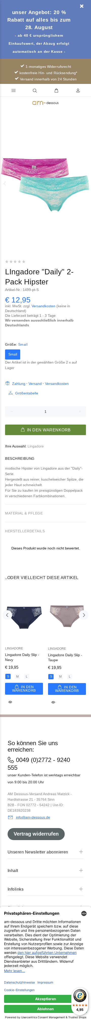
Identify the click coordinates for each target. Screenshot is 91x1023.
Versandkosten (43, 306)
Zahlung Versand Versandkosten (40, 384)
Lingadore (36, 446)
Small (12, 354)
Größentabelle (26, 393)
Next (86, 183)
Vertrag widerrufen (36, 834)
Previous (5, 183)
